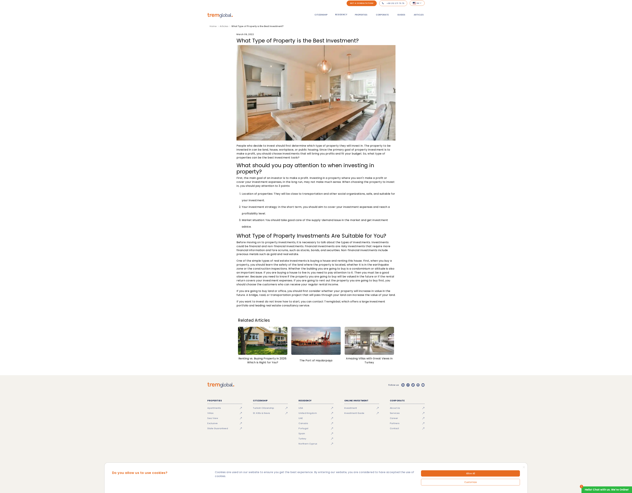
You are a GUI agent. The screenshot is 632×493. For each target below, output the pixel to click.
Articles (419, 14)
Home (213, 26)
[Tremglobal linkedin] (403, 385)
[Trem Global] (220, 385)
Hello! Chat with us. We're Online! (607, 490)
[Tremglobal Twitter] (413, 385)
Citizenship (321, 14)
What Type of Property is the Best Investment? (257, 26)
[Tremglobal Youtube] (423, 385)
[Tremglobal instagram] (418, 385)
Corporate (382, 14)
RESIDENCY (341, 14)
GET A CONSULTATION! (362, 3)
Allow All (470, 473)
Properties (361, 14)
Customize (470, 482)
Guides (401, 14)
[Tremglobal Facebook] (408, 385)
